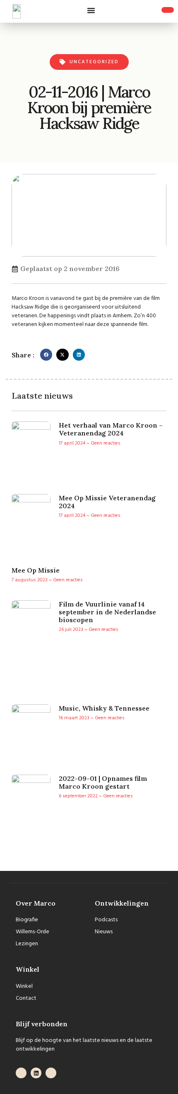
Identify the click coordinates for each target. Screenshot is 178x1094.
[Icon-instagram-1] (51, 1073)
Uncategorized (94, 62)
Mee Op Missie (36, 570)
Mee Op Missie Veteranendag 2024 (107, 502)
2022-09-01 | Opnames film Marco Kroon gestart (103, 782)
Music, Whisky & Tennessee (104, 708)
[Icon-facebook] (21, 1073)
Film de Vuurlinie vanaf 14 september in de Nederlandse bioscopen (107, 612)
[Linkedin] (36, 1073)
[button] (91, 10)
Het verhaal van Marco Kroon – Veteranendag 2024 (111, 429)
